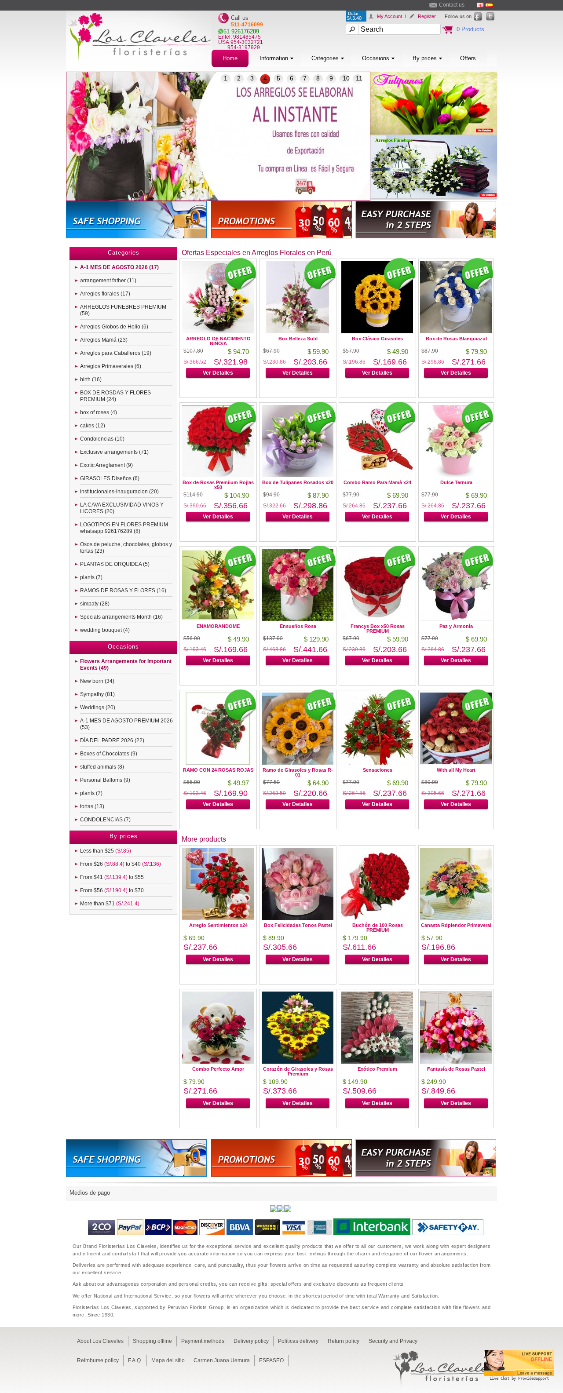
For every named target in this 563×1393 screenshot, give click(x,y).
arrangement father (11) (108, 280)
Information (274, 58)
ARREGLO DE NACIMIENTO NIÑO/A (218, 341)
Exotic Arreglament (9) (106, 465)
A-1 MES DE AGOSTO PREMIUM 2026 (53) (126, 724)
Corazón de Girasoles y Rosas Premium (298, 1071)
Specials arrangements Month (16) (121, 617)
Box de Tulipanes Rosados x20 (297, 482)
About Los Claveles (100, 1341)
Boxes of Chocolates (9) (108, 754)
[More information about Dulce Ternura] (456, 474)
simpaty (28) (95, 604)
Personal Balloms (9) (105, 780)
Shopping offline (152, 1341)
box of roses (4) (98, 412)
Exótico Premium (377, 1069)
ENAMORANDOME (218, 626)
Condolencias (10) (102, 439)
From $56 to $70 (112, 890)
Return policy (343, 1341)
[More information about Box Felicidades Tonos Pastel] (297, 917)
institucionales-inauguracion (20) (119, 492)
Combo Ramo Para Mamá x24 (377, 482)
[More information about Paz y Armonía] (456, 618)
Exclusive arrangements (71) (114, 452)
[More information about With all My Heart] (456, 762)
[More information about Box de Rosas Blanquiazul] (456, 331)
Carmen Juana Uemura (222, 1360)
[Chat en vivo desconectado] (519, 1382)
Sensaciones (377, 770)
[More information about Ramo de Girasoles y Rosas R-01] (297, 762)
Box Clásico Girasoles (377, 338)
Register (427, 16)
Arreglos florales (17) (105, 294)
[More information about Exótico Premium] (377, 1061)
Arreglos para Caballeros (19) (115, 353)
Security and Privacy (393, 1341)
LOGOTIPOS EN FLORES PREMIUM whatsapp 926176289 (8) (124, 527)
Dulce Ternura (456, 482)
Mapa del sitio (168, 1360)
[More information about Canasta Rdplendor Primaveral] (456, 917)
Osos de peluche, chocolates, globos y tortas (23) (126, 547)
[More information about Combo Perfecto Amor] (218, 1061)
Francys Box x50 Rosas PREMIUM (378, 629)
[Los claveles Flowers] (139, 69)
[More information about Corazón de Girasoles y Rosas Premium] (297, 1061)
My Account (389, 16)
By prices (425, 58)
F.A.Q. (135, 1360)
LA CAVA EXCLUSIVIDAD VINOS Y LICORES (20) (122, 508)
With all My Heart (456, 770)
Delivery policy (251, 1341)
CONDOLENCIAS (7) (105, 820)
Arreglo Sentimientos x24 (218, 925)
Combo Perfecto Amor (218, 1069)
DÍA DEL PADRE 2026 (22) (112, 740)
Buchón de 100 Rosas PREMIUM (377, 928)
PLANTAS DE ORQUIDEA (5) (115, 564)
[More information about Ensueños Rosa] (297, 618)
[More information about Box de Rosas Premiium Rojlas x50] (218, 474)
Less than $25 (105, 851)
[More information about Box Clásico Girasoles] (377, 331)
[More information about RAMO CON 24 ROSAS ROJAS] (218, 762)
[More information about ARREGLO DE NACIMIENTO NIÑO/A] (218, 331)
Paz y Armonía (456, 626)
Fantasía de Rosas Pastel (456, 1069)
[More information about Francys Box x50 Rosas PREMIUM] (377, 618)
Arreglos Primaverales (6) (110, 366)
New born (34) (97, 681)
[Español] (489, 5)
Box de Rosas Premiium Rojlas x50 (218, 485)
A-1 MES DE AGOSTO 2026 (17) (119, 267)
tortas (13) (92, 806)
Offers (468, 58)
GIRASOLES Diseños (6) (109, 478)
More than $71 (109, 904)
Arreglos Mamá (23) (104, 340)
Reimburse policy (98, 1360)
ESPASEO (271, 1360)
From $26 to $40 (120, 864)
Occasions (375, 58)
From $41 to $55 (112, 877)
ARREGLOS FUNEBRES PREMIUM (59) (123, 310)
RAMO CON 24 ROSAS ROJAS (218, 770)
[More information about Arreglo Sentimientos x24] (218, 917)
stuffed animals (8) (102, 767)
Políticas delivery (298, 1341)
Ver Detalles (218, 373)
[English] (480, 5)
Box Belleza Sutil (298, 338)
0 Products (470, 29)
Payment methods (202, 1341)
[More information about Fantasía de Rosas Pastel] (456, 1061)
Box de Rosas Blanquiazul (456, 338)
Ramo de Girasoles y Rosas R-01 (298, 772)
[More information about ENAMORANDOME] (218, 618)
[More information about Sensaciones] (377, 762)
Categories (325, 58)
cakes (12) (92, 426)
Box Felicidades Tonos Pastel (298, 925)
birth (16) (91, 379)
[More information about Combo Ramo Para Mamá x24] (377, 474)
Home (230, 58)
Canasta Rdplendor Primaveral (456, 925)
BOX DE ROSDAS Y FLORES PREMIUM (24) (115, 396)
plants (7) (91, 577)
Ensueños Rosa (298, 626)
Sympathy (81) (97, 694)
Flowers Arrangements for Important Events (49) (126, 664)
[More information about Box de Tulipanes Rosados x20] (297, 474)
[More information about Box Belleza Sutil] (297, 331)
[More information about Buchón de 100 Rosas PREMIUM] (377, 917)
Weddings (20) (97, 707)
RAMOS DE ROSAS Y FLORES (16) (123, 590)
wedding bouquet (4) (105, 630)
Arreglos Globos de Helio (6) (114, 327)
